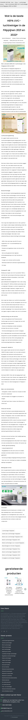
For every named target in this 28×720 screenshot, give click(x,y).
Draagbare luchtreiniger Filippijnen (11, 558)
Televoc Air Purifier (6, 660)
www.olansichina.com (6, 711)
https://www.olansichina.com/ (17, 42)
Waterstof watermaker (7, 673)
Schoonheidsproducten (7, 691)
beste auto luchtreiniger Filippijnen (11, 533)
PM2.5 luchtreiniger (6, 647)
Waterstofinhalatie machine (8, 689)
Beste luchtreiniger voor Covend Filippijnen (13, 543)
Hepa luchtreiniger (6, 662)
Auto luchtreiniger (6, 649)
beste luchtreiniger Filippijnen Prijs (11, 549)
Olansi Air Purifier (5, 411)
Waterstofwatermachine (8, 669)
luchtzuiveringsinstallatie (12, 70)
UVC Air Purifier (5, 667)
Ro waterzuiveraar (6, 682)
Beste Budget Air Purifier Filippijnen (11, 546)
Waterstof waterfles (7, 675)
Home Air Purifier (6, 664)
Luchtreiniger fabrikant (9, 288)
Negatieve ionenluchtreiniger (9, 656)
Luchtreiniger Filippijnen (8, 530)
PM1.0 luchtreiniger (6, 645)
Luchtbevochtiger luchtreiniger (9, 653)
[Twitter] (4, 631)
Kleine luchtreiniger (6, 658)
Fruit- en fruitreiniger (7, 686)
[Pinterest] (7, 631)
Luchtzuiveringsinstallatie (8, 640)
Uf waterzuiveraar (6, 684)
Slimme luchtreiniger (7, 642)
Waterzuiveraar (5, 680)
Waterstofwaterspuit (7, 671)
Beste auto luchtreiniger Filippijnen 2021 (12, 536)
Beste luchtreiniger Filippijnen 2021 (11, 539)
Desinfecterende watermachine (9, 677)
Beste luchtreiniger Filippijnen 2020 (11, 552)
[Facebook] (2, 631)
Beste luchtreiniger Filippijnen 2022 (11, 555)
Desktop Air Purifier (6, 651)
